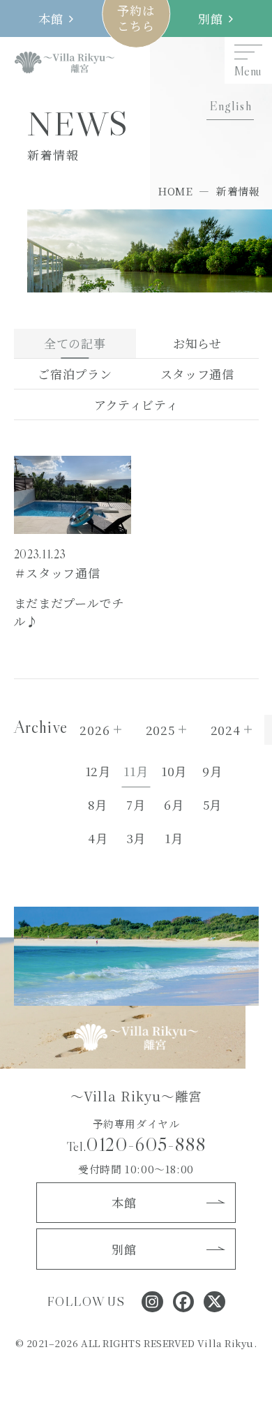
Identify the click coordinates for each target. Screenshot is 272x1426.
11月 (135, 771)
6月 (173, 804)
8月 (97, 804)
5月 (212, 804)
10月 (174, 771)
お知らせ (197, 343)
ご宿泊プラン (75, 374)
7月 (135, 804)
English (230, 106)
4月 (97, 838)
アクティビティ (136, 404)
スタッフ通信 (197, 374)
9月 (212, 771)
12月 (98, 771)
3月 (136, 838)
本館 (50, 18)
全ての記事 (74, 343)
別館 (210, 18)
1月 (174, 838)
